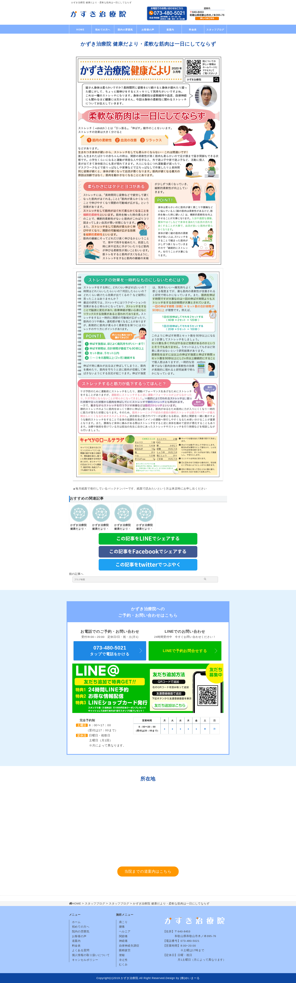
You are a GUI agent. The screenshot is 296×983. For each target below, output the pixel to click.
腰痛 (122, 926)
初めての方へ (103, 29)
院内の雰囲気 (125, 29)
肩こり (123, 922)
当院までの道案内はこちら (148, 871)
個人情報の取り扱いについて (91, 955)
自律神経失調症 (129, 945)
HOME (80, 29)
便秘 (122, 955)
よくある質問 (80, 950)
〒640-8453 (182, 931)
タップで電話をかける (110, 650)
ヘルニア (125, 931)
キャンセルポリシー (85, 959)
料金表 (193, 29)
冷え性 (123, 959)
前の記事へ (76, 573)
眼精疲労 (125, 950)
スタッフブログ (215, 29)
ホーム (76, 922)
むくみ (123, 964)
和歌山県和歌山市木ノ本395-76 (189, 936)
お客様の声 (148, 29)
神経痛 (123, 940)
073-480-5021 (190, 940)
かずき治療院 (129, 978)
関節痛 (123, 936)
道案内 (170, 29)
